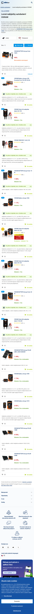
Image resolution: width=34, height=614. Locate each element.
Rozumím (17, 601)
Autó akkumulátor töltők (6, 485)
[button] (17, 492)
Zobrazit (30, 74)
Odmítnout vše (17, 610)
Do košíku (29, 105)
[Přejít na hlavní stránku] (5, 2)
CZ (4, 555)
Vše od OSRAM (5, 11)
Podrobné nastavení (17, 606)
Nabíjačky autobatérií (27, 482)
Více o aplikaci (8, 572)
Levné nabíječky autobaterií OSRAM (22, 7)
